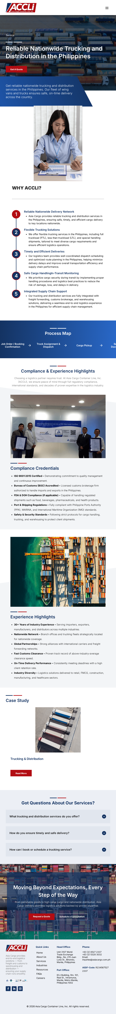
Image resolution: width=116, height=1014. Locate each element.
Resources (42, 969)
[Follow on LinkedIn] (14, 988)
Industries (41, 965)
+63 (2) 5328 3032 (92, 954)
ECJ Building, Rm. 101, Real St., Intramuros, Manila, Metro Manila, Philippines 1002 (68, 979)
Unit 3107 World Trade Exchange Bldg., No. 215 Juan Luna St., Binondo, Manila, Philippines (66, 957)
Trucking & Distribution (26, 759)
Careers (40, 978)
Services (41, 961)
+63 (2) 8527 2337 (92, 952)
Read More (21, 773)
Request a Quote (41, 916)
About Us (41, 956)
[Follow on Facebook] (8, 988)
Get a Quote (16, 69)
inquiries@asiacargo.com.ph (96, 959)
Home (39, 952)
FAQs (39, 973)
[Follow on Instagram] (20, 988)
